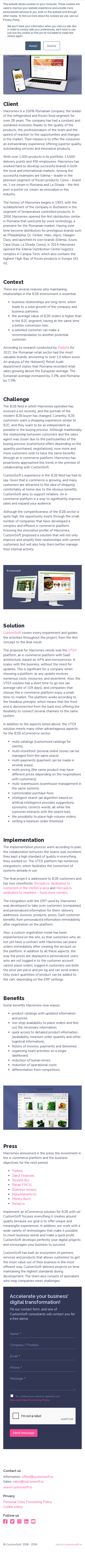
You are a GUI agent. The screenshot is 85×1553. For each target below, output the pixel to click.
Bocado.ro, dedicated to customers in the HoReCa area (36, 885)
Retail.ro (18, 1203)
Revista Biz (20, 1180)
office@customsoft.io (37, 1477)
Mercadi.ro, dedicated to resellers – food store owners (37, 890)
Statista (63, 347)
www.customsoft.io (17, 1487)
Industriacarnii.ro (24, 1194)
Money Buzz (21, 1199)
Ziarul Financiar (23, 1175)
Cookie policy (13, 1507)
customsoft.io (73, 1544)
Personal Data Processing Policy (30, 1400)
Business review (24, 1189)
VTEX (72, 650)
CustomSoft (12, 633)
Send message (24, 1433)
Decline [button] (51, 46)
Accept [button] (33, 46)
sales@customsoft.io (28, 1481)
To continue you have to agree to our (35, 1398)
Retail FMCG (21, 1185)
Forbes (17, 1171)
